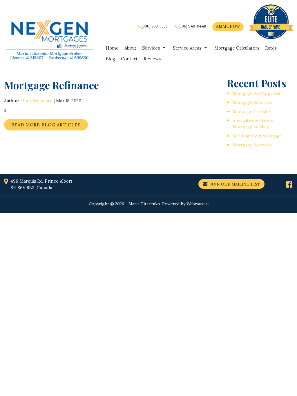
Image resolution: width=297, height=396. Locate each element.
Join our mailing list (234, 184)
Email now (228, 26)
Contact (129, 58)
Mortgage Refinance (252, 102)
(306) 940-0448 (192, 26)
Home (112, 48)
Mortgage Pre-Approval (256, 93)
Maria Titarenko (144, 203)
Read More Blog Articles (46, 125)
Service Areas (187, 48)
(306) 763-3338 (155, 26)
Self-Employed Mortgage (257, 136)
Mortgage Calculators (236, 48)
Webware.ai (197, 203)
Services (151, 48)
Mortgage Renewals (252, 145)
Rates (271, 48)
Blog (110, 58)
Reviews (152, 58)
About (130, 48)
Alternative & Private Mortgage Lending (253, 123)
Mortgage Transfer (252, 111)
